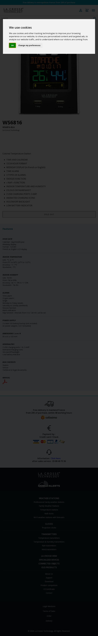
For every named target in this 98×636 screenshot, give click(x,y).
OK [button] (12, 45)
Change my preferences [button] (29, 45)
